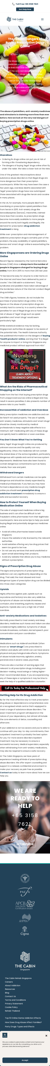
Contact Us (10, 997)
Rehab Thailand (12, 1011)
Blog (7, 993)
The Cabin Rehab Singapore (18, 978)
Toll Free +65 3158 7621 (27, 4)
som (15, 54)
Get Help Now (25, 9)
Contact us (6, 772)
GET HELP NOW (25, 844)
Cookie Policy (11, 1007)
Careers (9, 982)
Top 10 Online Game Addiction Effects (23, 1018)
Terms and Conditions (15, 1000)
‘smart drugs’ (16, 646)
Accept (25, 1060)
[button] (46, 1035)
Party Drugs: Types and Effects (19, 1026)
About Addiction (12, 986)
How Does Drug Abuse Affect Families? (23, 1022)
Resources (10, 989)
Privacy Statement (14, 1004)
